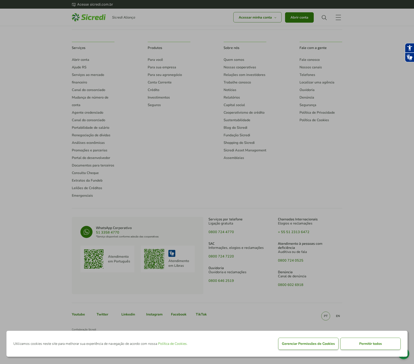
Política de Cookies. (173, 343)
